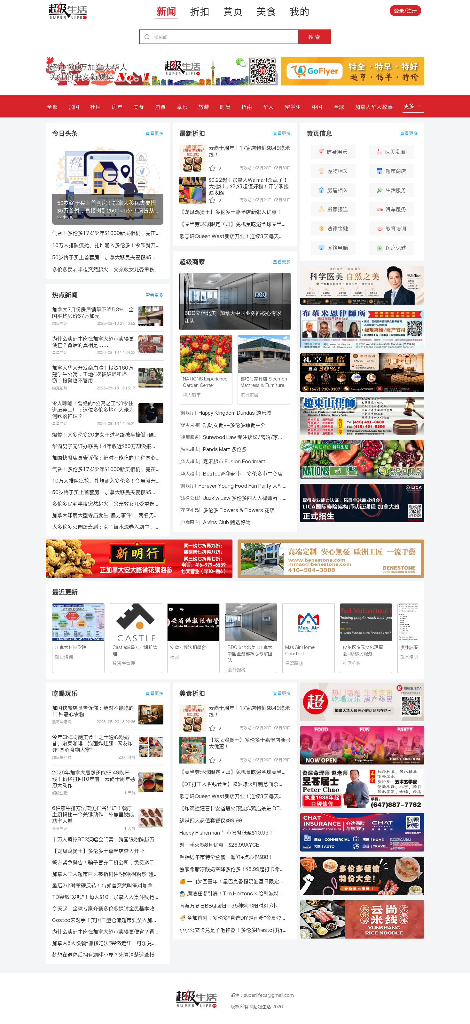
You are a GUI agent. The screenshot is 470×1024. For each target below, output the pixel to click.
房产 (117, 106)
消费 (160, 106)
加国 (74, 106)
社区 (95, 106)
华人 (268, 106)
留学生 (293, 106)
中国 (317, 106)
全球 (338, 106)
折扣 (200, 11)
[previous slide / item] (56, 185)
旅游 (203, 106)
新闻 (166, 11)
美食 (266, 11)
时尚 (225, 106)
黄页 (233, 11)
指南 (246, 106)
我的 (299, 11)
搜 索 (314, 36)
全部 (52, 106)
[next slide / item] (158, 185)
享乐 (182, 106)
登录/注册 (405, 10)
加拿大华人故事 (374, 106)
